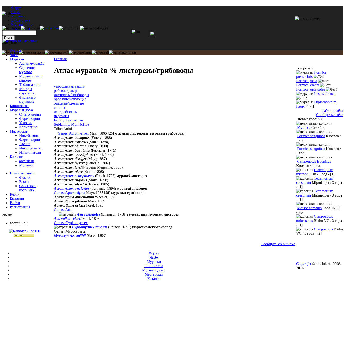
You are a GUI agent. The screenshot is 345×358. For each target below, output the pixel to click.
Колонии (17, 199)
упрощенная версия (69, 86)
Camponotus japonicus (314, 161)
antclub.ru (26, 161)
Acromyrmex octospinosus (74, 176)
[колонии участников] (56, 133)
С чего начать (30, 114)
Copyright (303, 264)
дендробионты (65, 112)
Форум (16, 8)
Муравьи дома (21, 110)
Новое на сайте (22, 173)
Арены (24, 144)
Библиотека (19, 106)
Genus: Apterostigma (69, 193)
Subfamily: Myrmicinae (71, 124)
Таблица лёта (30, 85)
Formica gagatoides (310, 89)
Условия (25, 123)
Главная (60, 59)
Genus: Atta (63, 210)
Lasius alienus (324, 94)
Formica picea (306, 81)
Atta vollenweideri (67, 219)
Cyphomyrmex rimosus (89, 227)
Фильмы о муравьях (27, 99)
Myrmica (303, 127)
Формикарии (29, 119)
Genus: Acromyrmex (73, 133)
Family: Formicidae (68, 120)
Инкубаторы (29, 135)
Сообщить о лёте (329, 115)
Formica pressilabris (311, 74)
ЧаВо (14, 55)
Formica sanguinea (311, 136)
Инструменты (30, 148)
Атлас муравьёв (31, 63)
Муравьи (17, 59)
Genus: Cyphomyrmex (71, 223)
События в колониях (27, 188)
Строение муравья (27, 70)
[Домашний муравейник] (49, 28)
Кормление (28, 127)
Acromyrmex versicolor (71, 188)
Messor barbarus (309, 208)
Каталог (16, 157)
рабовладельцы (66, 90)
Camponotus (323, 229)
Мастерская (19, 131)
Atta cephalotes (88, 214)
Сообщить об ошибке (278, 244)
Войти (15, 203)
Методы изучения (26, 91)
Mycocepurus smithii (70, 235)
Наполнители (30, 152)
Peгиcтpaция (20, 207)
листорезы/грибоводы (71, 95)
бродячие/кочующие (70, 99)
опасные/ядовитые (69, 103)
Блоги (24, 182)
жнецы (59, 107)
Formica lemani (307, 85)
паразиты (61, 116)
